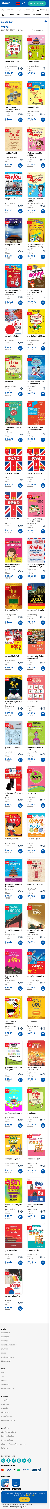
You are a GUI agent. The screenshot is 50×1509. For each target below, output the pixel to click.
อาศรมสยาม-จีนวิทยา (33, 66)
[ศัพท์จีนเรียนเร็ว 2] (36, 1236)
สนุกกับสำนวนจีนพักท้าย (13, 1113)
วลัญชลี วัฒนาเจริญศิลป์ (12, 1163)
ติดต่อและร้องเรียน (7, 1436)
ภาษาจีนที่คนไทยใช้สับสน (36, 336)
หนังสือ (11, 15)
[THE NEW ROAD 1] (14, 504)
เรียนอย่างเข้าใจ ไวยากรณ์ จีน (10, 1023)
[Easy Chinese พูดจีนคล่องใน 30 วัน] (14, 550)
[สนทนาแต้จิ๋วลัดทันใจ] (14, 642)
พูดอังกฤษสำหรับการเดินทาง (14, 794)
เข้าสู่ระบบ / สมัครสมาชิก (37, 3)
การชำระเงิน (5, 1404)
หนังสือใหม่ (5, 1337)
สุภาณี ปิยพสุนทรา (10, 569)
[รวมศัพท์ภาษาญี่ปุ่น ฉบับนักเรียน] (14, 687)
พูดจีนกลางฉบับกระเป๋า (13, 748)
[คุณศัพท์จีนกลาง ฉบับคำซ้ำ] (14, 916)
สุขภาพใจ (7, 797)
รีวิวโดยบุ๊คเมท (6, 1361)
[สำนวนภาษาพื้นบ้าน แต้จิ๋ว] (14, 962)
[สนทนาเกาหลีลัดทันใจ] (14, 1282)
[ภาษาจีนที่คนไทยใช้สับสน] (36, 322)
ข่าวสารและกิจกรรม (7, 1357)
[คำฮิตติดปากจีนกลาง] (14, 824)
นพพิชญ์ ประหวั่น (10, 935)
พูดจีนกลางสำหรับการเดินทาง (35, 749)
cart (23, 3)
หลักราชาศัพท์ (32, 1022)
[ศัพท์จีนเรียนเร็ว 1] (36, 1144)
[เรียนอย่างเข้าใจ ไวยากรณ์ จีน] (14, 1007)
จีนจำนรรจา (31, 793)
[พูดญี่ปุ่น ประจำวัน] (14, 184)
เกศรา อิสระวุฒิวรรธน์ (11, 66)
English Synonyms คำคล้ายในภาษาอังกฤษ (36, 566)
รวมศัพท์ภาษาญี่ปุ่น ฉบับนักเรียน (13, 703)
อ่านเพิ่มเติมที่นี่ (30, 1495)
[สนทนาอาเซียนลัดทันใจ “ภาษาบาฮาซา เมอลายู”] (36, 230)
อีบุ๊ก (19, 15)
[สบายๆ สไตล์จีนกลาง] (14, 230)
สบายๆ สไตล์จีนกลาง (12, 245)
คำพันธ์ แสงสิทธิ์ (9, 295)
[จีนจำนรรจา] (36, 779)
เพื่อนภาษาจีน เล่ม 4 (12, 62)
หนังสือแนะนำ (6, 1341)
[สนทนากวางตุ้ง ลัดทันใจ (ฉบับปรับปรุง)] (36, 642)
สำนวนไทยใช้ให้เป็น (11, 610)
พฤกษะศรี (30, 295)
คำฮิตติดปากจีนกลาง (12, 839)
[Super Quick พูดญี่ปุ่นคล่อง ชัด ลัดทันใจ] (36, 504)
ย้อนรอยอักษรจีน (33, 702)
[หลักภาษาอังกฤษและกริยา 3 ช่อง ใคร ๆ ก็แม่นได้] (36, 276)
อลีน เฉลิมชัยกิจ (31, 157)
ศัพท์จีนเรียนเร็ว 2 (33, 1251)
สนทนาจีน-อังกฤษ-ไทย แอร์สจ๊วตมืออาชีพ (35, 383)
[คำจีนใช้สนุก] (14, 367)
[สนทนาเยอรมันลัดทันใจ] (36, 596)
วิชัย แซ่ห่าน (8, 249)
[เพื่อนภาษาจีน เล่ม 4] (14, 47)
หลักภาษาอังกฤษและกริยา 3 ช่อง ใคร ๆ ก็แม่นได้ (34, 291)
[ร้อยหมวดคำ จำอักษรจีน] (36, 870)
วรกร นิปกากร (31, 249)
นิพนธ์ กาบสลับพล (32, 1072)
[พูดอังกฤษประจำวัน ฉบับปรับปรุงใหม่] (14, 1053)
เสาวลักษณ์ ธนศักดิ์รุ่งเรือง (35, 203)
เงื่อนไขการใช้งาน (7, 1440)
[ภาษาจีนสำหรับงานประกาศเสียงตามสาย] (14, 93)
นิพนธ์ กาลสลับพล (32, 569)
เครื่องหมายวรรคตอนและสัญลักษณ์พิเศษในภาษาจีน (35, 429)
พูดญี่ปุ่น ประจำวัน (11, 199)
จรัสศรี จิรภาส (9, 112)
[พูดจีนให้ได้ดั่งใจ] (36, 93)
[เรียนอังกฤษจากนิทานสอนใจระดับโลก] (36, 1053)
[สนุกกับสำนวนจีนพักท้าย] (14, 1099)
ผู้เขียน (3, 1353)
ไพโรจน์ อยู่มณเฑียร (10, 615)
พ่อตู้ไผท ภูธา (8, 432)
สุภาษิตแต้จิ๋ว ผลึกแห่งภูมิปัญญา (35, 931)
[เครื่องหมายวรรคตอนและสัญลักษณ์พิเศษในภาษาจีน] (36, 413)
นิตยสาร (27, 15)
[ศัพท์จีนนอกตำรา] (36, 47)
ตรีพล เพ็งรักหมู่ (32, 615)
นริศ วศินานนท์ (31, 386)
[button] (20, 74)
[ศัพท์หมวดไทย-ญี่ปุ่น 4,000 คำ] (36, 139)
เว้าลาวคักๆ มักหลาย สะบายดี (13, 429)
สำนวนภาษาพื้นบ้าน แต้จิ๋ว (11, 977)
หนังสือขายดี (5, 1333)
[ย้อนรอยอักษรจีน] (36, 687)
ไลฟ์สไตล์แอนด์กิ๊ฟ (7, 1388)
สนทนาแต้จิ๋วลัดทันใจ (12, 656)
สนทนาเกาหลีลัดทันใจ (12, 1296)
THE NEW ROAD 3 (34, 473)
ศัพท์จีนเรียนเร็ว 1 (33, 1159)
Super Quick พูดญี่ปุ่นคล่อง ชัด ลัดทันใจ (35, 520)
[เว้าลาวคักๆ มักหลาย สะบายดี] (14, 413)
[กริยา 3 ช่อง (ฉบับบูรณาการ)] (14, 1190)
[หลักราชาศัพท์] (36, 1007)
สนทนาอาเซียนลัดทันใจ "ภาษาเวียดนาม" (13, 291)
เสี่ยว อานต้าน (9, 889)
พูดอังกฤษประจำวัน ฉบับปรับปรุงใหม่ (13, 1069)
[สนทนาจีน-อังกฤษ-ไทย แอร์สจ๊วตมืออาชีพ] (36, 367)
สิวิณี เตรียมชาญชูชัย (33, 980)
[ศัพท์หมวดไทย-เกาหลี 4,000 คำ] (36, 184)
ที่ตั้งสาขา (4, 1448)
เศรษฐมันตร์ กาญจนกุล (11, 752)
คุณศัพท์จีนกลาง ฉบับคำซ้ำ (13, 931)
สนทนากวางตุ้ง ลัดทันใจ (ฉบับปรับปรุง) (35, 657)
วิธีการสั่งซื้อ (5, 1400)
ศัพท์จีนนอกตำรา (33, 62)
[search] (3, 10)
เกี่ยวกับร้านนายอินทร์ (8, 1432)
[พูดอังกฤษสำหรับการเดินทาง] (14, 779)
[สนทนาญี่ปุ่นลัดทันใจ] (14, 322)
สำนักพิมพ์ (4, 1349)
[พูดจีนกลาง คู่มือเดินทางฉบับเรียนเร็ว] (14, 870)
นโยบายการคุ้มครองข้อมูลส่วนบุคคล (13, 1444)
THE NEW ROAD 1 (12, 519)
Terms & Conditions (9, 1507)
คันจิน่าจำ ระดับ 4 (33, 839)
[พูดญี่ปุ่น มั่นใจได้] (14, 139)
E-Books (7, 70)
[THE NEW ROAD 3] (36, 459)
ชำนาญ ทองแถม (9, 706)
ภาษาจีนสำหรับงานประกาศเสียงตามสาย (12, 109)
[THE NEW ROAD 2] (14, 459)
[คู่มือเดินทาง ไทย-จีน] (14, 1236)
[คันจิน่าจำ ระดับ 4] (36, 824)
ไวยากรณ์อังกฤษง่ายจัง (13, 1159)
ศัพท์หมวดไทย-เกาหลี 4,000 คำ (35, 200)
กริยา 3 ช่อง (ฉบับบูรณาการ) (13, 1206)
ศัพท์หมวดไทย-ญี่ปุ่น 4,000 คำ (34, 154)
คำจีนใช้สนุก (9, 382)
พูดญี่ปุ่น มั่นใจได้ (11, 153)
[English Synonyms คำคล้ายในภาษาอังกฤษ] (36, 550)
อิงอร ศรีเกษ (8, 1300)
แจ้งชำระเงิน (5, 1412)
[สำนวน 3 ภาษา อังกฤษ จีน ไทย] (36, 1190)
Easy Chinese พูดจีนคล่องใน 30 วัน (13, 566)
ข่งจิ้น (28, 660)
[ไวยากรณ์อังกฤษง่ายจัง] (14, 1144)
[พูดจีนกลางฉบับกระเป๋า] (14, 733)
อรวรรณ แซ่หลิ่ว (32, 752)
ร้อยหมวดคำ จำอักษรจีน (36, 885)
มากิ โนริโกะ (30, 843)
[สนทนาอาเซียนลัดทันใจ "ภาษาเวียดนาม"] (14, 276)
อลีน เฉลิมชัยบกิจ (10, 203)
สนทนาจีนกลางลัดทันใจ (35, 976)
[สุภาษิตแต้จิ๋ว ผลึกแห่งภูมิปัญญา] (36, 916)
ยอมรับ (24, 1499)
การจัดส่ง (4, 1408)
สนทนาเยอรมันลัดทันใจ (35, 610)
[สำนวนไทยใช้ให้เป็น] (14, 596)
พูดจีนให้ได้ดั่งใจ (33, 108)
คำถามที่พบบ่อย (6, 1416)
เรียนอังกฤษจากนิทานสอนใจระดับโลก (35, 1069)
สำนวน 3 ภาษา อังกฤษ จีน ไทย (35, 1206)
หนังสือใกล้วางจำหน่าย (9, 1345)
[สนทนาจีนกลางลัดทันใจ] (36, 962)
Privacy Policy (21, 1507)
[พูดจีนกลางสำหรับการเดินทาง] (36, 733)
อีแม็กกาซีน (37, 15)
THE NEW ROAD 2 (12, 473)
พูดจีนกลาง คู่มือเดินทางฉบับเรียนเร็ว (13, 886)
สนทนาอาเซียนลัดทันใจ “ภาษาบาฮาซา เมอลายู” (35, 246)
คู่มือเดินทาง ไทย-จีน (12, 1251)
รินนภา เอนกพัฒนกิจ (11, 157)
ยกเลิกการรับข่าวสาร (8, 1420)
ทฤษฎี (6, 1072)
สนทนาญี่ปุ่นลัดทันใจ (12, 336)
